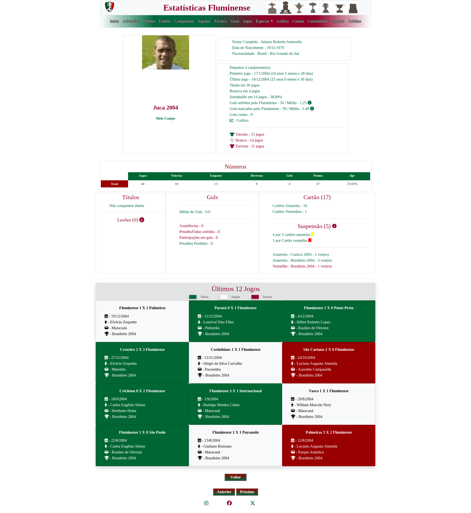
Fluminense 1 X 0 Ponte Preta (328, 308)
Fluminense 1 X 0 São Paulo (142, 432)
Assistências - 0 (191, 226)
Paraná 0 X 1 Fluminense (235, 308)
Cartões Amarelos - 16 (290, 206)
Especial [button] (263, 21)
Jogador (204, 21)
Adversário (131, 21)
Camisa (298, 21)
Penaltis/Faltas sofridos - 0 (199, 232)
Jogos (247, 21)
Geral (235, 21)
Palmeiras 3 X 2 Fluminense (329, 432)
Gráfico (282, 21)
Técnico (220, 21)
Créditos (354, 21)
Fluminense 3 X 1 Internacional (235, 391)
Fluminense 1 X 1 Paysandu (235, 432)
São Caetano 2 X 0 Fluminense (328, 349)
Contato (338, 21)
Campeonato (184, 21)
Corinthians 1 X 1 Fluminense (236, 349)
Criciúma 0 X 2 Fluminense (142, 391)
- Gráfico (241, 120)
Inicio (114, 21)
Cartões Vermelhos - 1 (290, 211)
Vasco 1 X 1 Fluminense (329, 391)
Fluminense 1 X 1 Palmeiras (142, 308)
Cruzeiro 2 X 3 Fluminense (142, 349)
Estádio (164, 21)
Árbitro (149, 21)
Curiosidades (318, 21)
